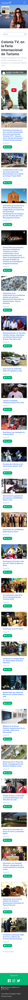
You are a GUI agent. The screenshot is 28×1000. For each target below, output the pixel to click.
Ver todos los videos (8, 951)
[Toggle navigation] (24, 2)
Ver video (8, 147)
